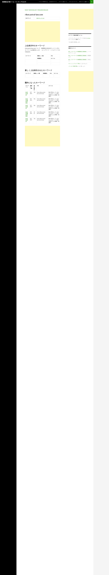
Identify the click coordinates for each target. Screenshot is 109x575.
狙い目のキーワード (53, 1)
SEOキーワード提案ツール (84, 1)
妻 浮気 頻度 (27, 94)
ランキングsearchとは (43, 1)
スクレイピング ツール (73, 1)
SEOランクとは (40, 18)
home (26, 9)
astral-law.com (32, 9)
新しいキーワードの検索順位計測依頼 (77, 51)
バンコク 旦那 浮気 (73, 66)
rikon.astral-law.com (43, 9)
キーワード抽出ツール (63, 1)
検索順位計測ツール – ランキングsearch (14, 2)
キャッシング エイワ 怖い (74, 63)
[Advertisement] (42, 31)
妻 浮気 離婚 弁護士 (27, 100)
